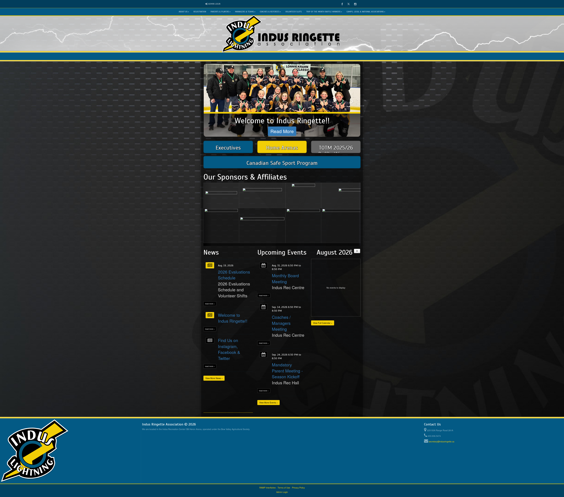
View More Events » (268, 402)
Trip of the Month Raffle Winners (323, 11)
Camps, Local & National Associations (365, 11)
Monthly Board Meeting (285, 278)
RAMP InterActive (267, 487)
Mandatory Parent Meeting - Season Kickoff (287, 370)
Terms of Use (284, 487)
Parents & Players (219, 11)
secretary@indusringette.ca (441, 441)
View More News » (214, 378)
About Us (183, 11)
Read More (282, 131)
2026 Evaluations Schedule (234, 275)
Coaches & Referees (270, 11)
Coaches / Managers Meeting (281, 323)
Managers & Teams (244, 11)
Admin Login (282, 492)
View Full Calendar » (322, 322)
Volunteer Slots (293, 11)
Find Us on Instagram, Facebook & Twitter (229, 349)
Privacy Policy (298, 487)
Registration (199, 11)
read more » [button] (210, 303)
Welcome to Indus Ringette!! (232, 318)
